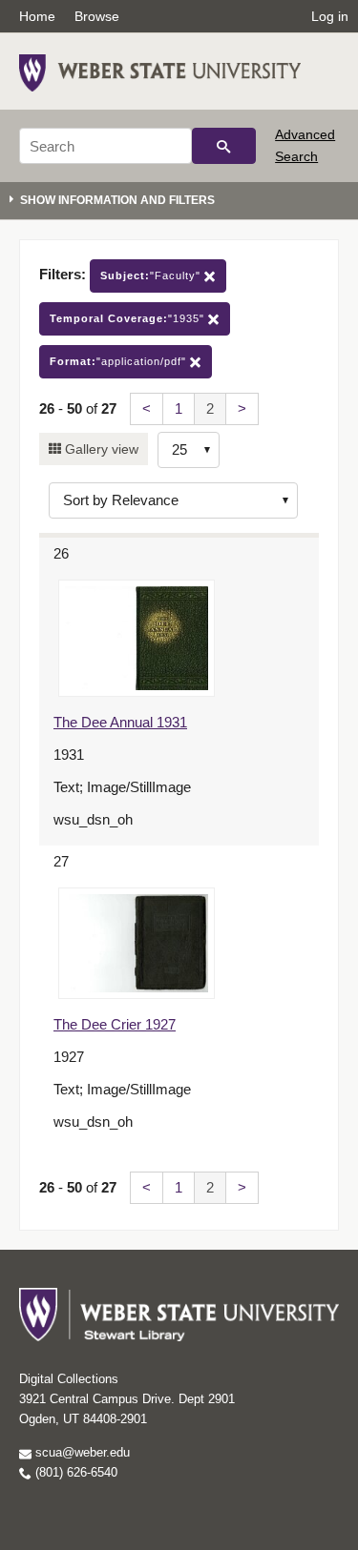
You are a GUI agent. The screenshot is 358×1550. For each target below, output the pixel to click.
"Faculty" (152, 275)
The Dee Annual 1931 (120, 722)
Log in (329, 16)
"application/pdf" (120, 361)
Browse (96, 16)
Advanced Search (305, 145)
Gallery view (99, 449)
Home (37, 16)
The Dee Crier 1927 (114, 1024)
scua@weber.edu (81, 1452)
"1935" (129, 318)
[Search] (224, 146)
